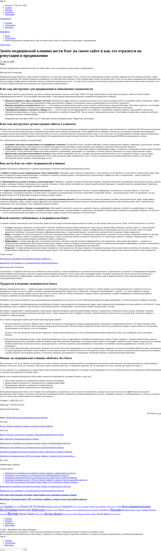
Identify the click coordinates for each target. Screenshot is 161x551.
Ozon (14, 506)
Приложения (81, 510)
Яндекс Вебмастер (78, 514)
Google (8, 506)
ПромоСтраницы (92, 510)
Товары (145, 510)
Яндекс (13, 513)
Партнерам (9, 14)
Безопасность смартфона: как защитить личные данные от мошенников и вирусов (40, 473)
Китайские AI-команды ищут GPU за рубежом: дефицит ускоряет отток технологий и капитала (46, 480)
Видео (109, 507)
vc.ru (159, 413)
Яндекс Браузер (67, 514)
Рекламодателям (128, 510)
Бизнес (97, 507)
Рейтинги (106, 510)
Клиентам (9, 12)
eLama (2, 507)
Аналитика (85, 507)
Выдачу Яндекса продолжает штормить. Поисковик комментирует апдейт (32, 435)
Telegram (24, 506)
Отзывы (55, 510)
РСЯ (100, 510)
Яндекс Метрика (115, 514)
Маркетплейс (24, 509)
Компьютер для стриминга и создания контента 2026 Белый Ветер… (29, 263)
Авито (75, 506)
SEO (18, 506)
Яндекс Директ (90, 514)
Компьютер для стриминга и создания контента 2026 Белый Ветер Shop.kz (37, 475)
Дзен (119, 506)
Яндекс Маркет (103, 514)
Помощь (8, 10)
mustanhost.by (5, 19)
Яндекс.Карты (39, 514)
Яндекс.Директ (26, 513)
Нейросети (38, 509)
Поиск (61, 510)
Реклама (115, 509)
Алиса (79, 506)
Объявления (49, 510)
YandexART (57, 507)
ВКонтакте (103, 507)
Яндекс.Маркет (53, 513)
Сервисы (138, 510)
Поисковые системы (70, 510)
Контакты (9, 27)
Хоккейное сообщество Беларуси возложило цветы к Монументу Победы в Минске (41, 478)
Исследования (8, 509)
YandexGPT (67, 506)
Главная (8, 8)
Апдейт (92, 507)
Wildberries (49, 507)
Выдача (114, 506)
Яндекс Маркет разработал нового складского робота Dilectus (26, 426)
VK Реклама (39, 506)
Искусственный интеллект (136, 506)
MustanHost (5, 32)
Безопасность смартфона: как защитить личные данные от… (26, 259)
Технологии (10, 25)
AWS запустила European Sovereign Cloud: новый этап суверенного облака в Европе (41, 482)
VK (30, 506)
